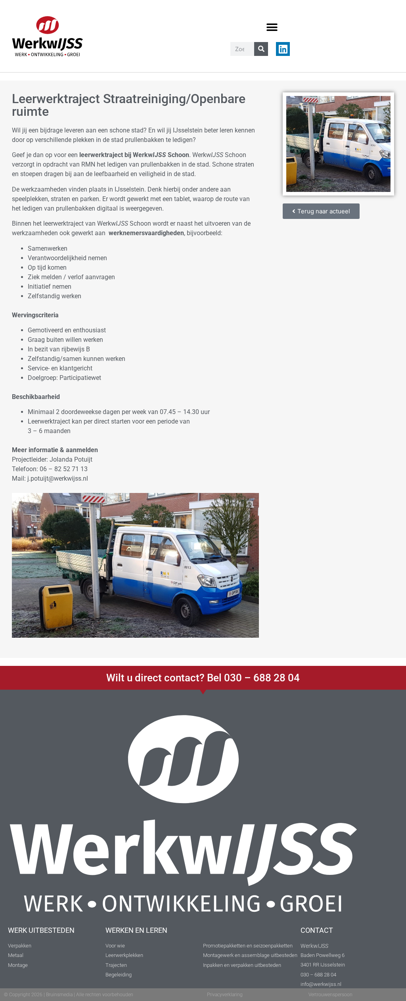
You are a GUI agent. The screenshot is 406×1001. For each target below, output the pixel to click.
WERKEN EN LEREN (136, 930)
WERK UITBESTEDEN (41, 930)
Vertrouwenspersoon (330, 994)
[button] (272, 27)
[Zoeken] (261, 49)
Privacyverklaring (225, 994)
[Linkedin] (283, 49)
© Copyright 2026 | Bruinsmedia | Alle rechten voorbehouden (68, 994)
